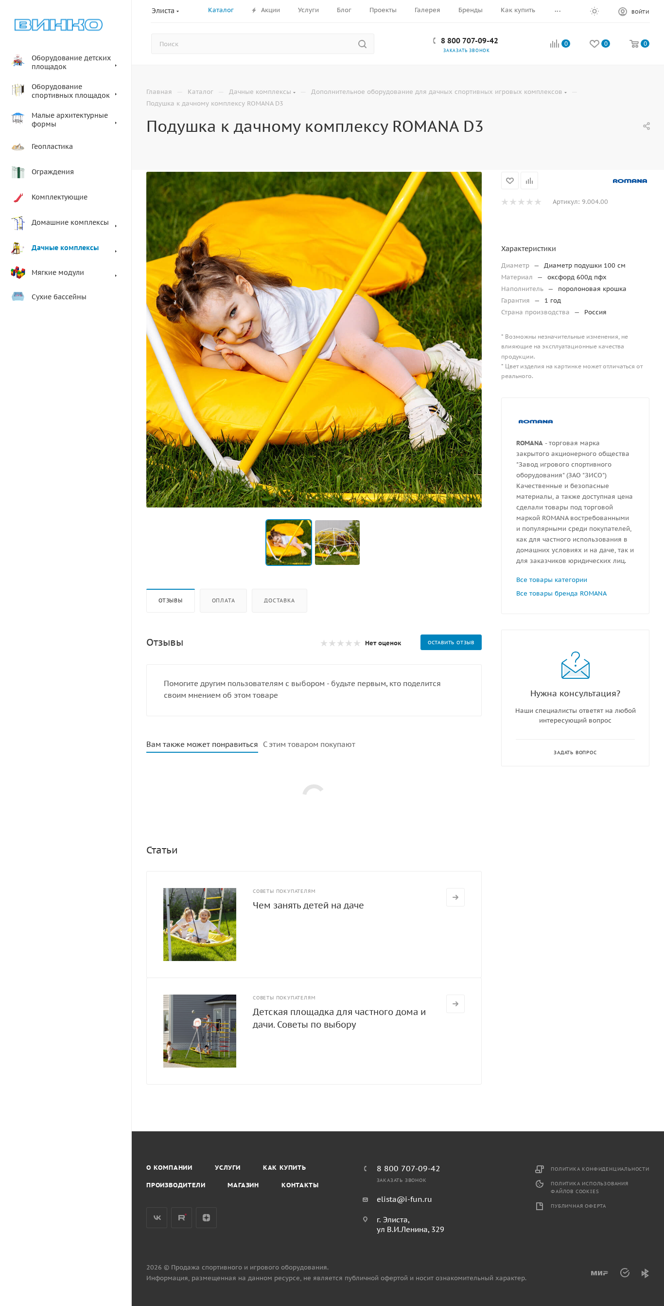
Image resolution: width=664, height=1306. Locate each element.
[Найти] (362, 44)
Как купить (284, 1167)
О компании (169, 1167)
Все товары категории (551, 580)
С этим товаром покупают (309, 744)
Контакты (299, 1185)
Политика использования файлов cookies (590, 1187)
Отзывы (170, 600)
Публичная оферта (578, 1206)
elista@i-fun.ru (404, 1199)
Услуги (228, 1167)
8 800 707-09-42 (469, 40)
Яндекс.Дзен (206, 1217)
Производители (175, 1185)
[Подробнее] (455, 897)
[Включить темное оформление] (594, 10)
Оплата (223, 600)
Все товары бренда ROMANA (561, 593)
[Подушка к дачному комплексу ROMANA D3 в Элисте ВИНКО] (314, 340)
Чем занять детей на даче (308, 905)
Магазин (243, 1185)
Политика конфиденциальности (600, 1169)
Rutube (181, 1217)
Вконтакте (156, 1217)
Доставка (279, 600)
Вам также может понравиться (202, 744)
